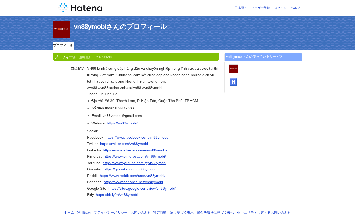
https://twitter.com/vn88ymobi (124, 144)
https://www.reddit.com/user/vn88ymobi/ (132, 176)
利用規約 (84, 212)
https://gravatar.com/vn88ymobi (129, 169)
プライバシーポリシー (111, 212)
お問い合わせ (141, 212)
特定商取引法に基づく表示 (173, 212)
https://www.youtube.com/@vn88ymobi (134, 163)
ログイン (280, 8)
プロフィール (63, 45)
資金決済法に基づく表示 (215, 212)
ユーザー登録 (260, 8)
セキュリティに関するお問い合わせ (264, 212)
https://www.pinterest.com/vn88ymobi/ (135, 156)
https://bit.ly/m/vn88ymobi (117, 195)
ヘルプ (295, 8)
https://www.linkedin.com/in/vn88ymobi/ (135, 150)
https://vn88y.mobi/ (122, 123)
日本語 (239, 8)
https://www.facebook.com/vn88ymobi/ (137, 137)
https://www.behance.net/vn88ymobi (133, 182)
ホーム (69, 212)
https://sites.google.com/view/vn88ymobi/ (142, 188)
